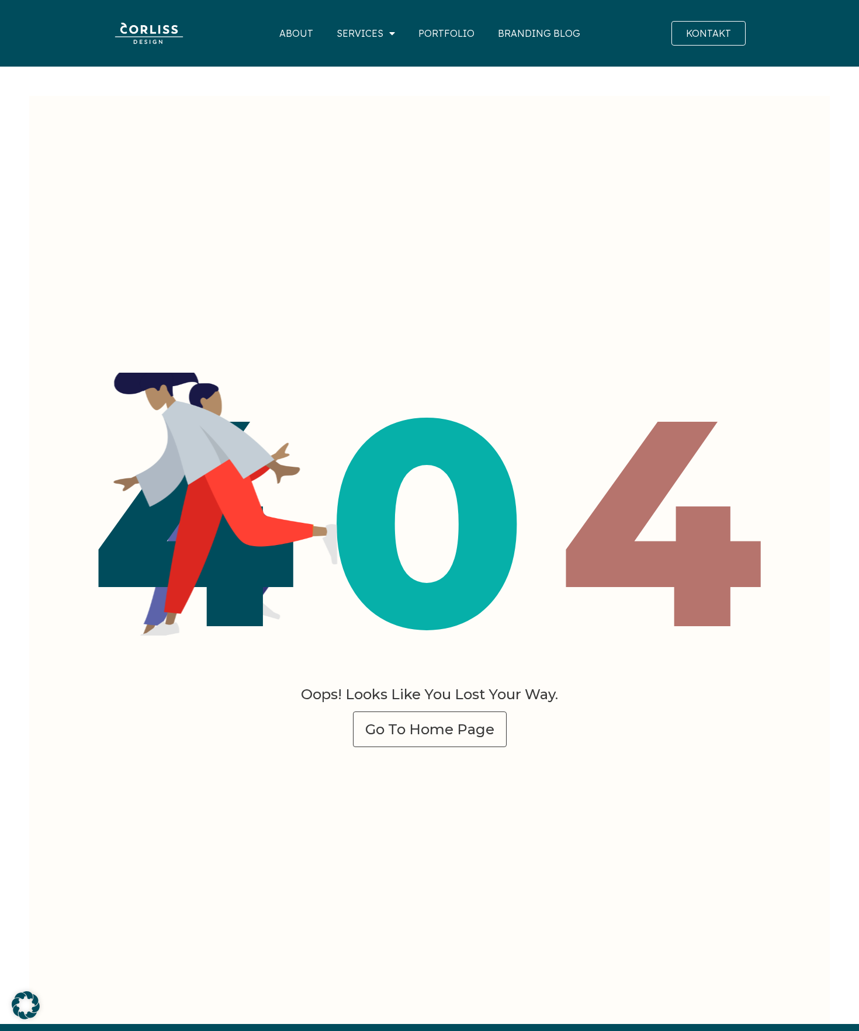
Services (360, 33)
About (296, 33)
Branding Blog (539, 33)
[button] (25, 1005)
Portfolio (446, 33)
